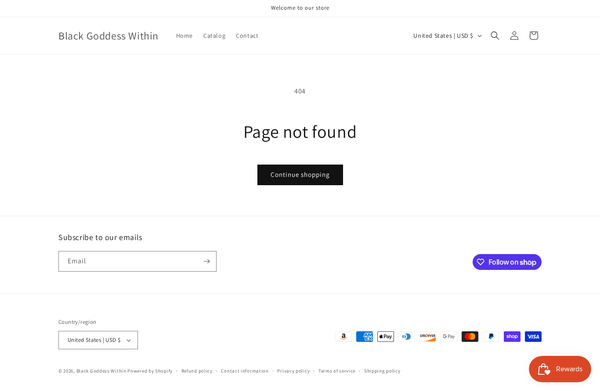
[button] (495, 35)
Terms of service (336, 371)
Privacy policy (293, 371)
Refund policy (197, 371)
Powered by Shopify (150, 371)
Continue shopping (300, 174)
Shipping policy (382, 371)
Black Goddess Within (101, 371)
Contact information (244, 371)
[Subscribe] (206, 261)
